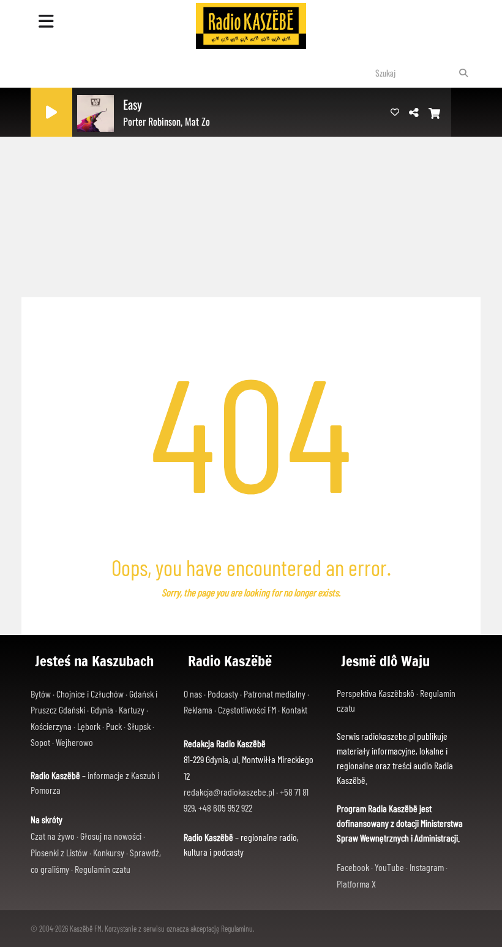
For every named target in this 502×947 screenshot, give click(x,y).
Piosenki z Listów (59, 852)
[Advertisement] (251, 196)
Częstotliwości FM (247, 709)
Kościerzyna (51, 726)
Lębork (88, 726)
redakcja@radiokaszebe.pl (229, 791)
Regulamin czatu (102, 869)
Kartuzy (131, 709)
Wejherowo (74, 742)
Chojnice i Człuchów (90, 693)
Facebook (353, 867)
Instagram (427, 867)
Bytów (41, 693)
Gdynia (102, 709)
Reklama (198, 709)
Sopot (40, 742)
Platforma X (356, 883)
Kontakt (294, 709)
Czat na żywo (53, 836)
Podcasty (223, 693)
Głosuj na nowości (110, 836)
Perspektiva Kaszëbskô (376, 693)
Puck (114, 726)
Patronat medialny (274, 693)
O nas (193, 693)
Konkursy (108, 852)
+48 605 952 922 (225, 807)
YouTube (389, 867)
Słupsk (139, 726)
